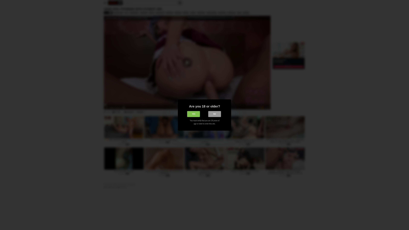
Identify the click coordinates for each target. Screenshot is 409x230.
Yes (193, 114)
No (214, 114)
